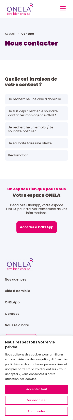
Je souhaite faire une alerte (30, 143)
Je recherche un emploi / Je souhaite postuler (30, 129)
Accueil (10, 34)
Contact (12, 313)
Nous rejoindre (17, 325)
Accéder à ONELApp (36, 227)
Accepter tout (36, 389)
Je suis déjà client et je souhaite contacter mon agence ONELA (33, 113)
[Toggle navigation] (63, 9)
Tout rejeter (36, 411)
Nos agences (15, 279)
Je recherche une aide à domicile (34, 99)
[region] (36, 377)
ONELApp (12, 302)
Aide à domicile (17, 291)
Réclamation (18, 155)
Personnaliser (37, 400)
